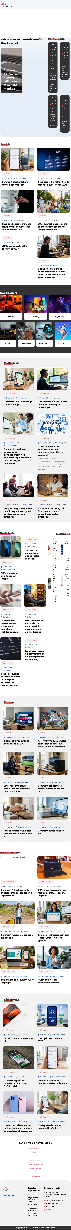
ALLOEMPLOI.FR (35, 1160)
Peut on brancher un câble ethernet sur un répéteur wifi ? (18, 833)
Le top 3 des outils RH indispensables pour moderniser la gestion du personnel (50, 451)
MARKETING (10, 393)
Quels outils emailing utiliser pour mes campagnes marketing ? (52, 404)
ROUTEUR (9, 733)
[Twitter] (13, 1195)
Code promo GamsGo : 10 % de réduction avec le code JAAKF (53, 183)
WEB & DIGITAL (8, 882)
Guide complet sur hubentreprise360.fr (48, 981)
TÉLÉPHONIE (10, 1030)
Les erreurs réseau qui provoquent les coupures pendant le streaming (34, 655)
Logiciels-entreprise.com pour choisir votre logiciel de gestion (53, 938)
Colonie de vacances (35, 1164)
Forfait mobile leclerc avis (33, 1209)
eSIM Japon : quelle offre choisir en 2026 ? (14, 247)
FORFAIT (7, 174)
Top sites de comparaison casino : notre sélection (32, 554)
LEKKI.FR (35, 1152)
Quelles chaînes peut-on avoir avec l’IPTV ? (16, 742)
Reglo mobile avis (32, 1205)
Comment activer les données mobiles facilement (52, 1082)
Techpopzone (35, 1176)
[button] (42, 4)
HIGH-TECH (7, 562)
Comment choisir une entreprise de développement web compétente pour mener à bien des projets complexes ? (17, 456)
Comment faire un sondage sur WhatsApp (18, 403)
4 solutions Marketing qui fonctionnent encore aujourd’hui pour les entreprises (51, 512)
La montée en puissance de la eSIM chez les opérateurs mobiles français (9, 626)
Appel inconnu (33, 1195)
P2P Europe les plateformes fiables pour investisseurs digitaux (52, 893)
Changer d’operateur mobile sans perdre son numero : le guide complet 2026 (16, 227)
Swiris (36, 1172)
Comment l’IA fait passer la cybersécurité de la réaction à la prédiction (53, 80)
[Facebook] (9, 1195)
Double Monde (35, 1168)
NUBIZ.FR (35, 1156)
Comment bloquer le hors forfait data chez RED (65, 123)
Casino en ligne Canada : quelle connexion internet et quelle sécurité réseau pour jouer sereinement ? (52, 273)
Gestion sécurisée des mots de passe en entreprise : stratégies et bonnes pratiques (10, 679)
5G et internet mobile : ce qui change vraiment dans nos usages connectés (52, 227)
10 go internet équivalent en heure (32, 1215)
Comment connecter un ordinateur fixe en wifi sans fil (52, 788)
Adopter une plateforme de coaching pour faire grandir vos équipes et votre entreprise (18, 512)
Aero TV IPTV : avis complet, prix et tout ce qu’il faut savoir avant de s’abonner (52, 744)
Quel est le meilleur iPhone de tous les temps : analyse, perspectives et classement (18, 1128)
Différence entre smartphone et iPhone (9, 576)
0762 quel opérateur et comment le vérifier (49, 1127)
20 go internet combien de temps (33, 1199)
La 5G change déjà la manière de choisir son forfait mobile (55, 578)
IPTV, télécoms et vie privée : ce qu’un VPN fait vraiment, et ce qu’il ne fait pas (34, 626)
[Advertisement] (35, 23)
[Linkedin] (5, 1195)
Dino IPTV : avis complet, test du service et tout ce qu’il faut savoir (17, 788)
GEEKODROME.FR (35, 1148)
